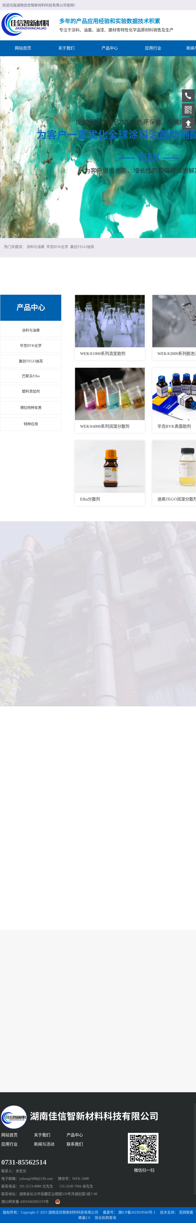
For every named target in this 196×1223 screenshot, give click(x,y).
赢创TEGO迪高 (82, 247)
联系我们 (75, 1144)
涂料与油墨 (35, 247)
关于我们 (42, 1135)
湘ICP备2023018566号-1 (136, 1212)
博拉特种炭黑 (31, 408)
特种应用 (31, 424)
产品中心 (31, 308)
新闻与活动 (44, 1144)
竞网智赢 (186, 1212)
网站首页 (9, 1135)
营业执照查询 (105, 1218)
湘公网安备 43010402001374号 (25, 1202)
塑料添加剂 (31, 391)
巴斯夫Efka (31, 376)
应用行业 (9, 1144)
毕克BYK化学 (57, 247)
